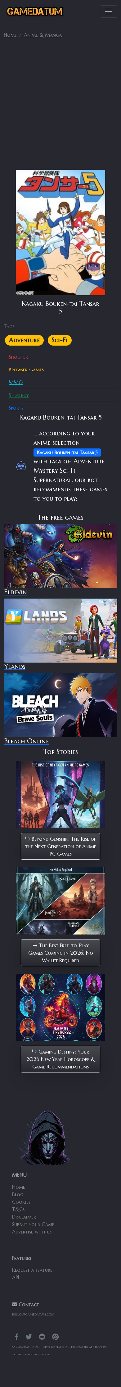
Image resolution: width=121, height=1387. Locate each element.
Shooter (18, 357)
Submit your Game (33, 1224)
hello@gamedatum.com (33, 1314)
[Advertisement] (60, 106)
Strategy (19, 395)
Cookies (21, 1202)
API (15, 1277)
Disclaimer (24, 1217)
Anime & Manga (43, 35)
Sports (16, 408)
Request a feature (32, 1270)
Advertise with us (32, 1232)
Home (10, 35)
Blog (17, 1194)
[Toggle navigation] (108, 11)
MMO (16, 382)
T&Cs (18, 1209)
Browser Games (26, 369)
